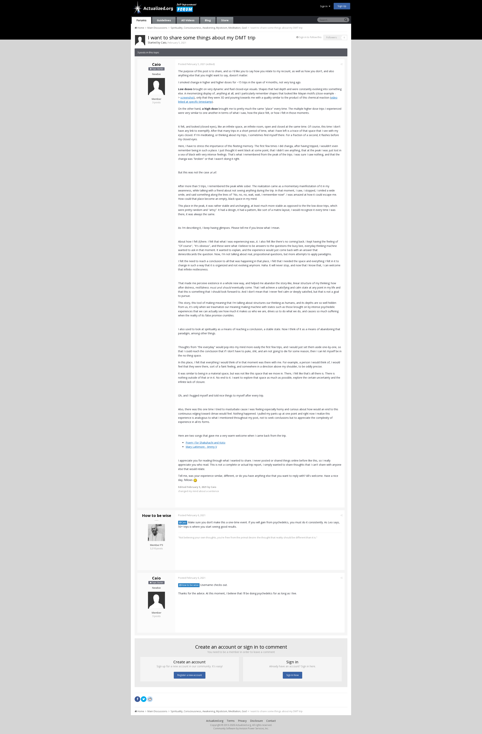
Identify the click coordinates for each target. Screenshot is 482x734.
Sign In (324, 6)
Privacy (242, 721)
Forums (141, 20)
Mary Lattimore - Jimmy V (201, 447)
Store (225, 20)
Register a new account (189, 675)
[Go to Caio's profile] (140, 40)
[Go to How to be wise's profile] (156, 532)
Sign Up (342, 6)
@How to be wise (189, 585)
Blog (208, 20)
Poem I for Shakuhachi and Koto (205, 442)
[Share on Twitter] (143, 699)
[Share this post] (341, 64)
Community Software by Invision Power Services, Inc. (241, 728)
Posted (191, 64)
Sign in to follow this (310, 37)
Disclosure (256, 721)
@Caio (182, 522)
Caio (163, 42)
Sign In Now (292, 675)
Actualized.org (214, 721)
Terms (231, 721)
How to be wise (156, 515)
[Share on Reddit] (150, 699)
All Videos (187, 20)
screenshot (187, 97)
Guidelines (164, 20)
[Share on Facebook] (137, 699)
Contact (271, 721)
